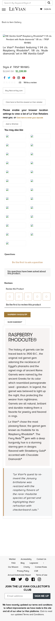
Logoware (34, 563)
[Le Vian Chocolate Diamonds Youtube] (13, 580)
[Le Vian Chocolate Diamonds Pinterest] (26, 580)
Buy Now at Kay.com (14, 91)
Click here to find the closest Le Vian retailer (24, 102)
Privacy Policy (23, 571)
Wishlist (12, 559)
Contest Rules (41, 567)
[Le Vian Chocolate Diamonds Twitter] (20, 580)
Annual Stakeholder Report (19, 575)
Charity (27, 567)
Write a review (30, 82)
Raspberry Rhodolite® (17, 314)
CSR (36, 571)
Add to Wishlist (12, 124)
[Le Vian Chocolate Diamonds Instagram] (39, 580)
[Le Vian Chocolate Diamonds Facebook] (33, 580)
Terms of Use (41, 575)
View (39, 237)
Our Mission (13, 567)
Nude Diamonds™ (15, 322)
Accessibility (26, 559)
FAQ (13, 563)
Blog (22, 563)
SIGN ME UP (42, 596)
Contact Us (41, 559)
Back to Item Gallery (11, 22)
